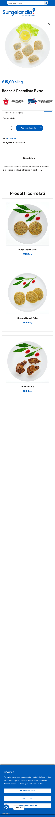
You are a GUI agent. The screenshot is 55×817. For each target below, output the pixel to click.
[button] (49, 24)
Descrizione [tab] (29, 158)
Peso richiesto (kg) (14, 113)
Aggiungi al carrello (28, 128)
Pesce (22, 142)
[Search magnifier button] (46, 3)
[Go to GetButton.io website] (6, 813)
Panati (16, 142)
